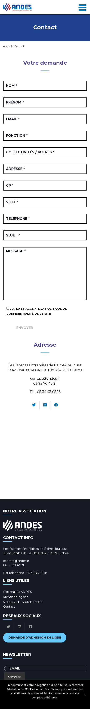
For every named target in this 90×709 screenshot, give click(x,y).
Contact (9, 606)
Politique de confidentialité (22, 602)
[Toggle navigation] (82, 7)
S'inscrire (14, 677)
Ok (26, 702)
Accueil (7, 46)
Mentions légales (15, 597)
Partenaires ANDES (17, 592)
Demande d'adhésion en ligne (34, 637)
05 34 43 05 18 (49, 392)
